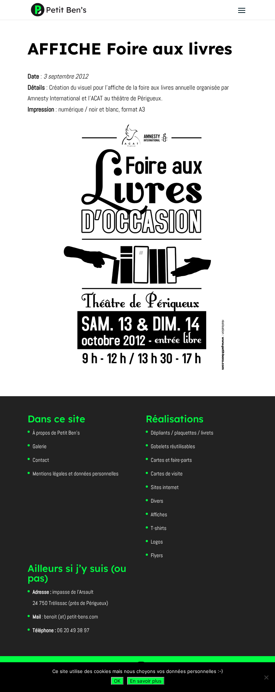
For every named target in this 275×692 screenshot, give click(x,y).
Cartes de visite (167, 473)
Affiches (159, 514)
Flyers (157, 555)
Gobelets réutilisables (173, 446)
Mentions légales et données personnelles (76, 473)
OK (117, 681)
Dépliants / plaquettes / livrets (182, 432)
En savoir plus (145, 681)
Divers (157, 500)
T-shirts (159, 528)
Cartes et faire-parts (171, 459)
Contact (41, 459)
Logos (157, 541)
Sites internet (165, 487)
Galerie (40, 446)
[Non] (266, 677)
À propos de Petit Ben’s (56, 432)
